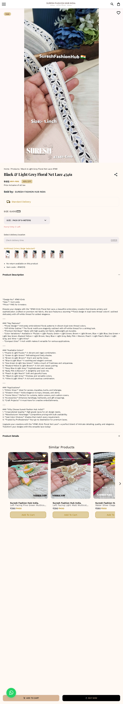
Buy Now (92, 698)
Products (15, 169)
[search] (112, 4)
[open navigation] (3, 4)
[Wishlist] (118, 12)
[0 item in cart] (118, 4)
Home (6, 169)
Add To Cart (28, 515)
